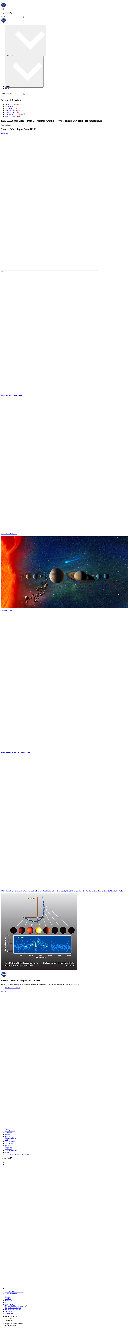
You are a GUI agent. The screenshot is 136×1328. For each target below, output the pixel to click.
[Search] (24, 17)
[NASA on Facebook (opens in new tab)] (5, 1162)
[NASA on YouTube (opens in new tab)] (6, 1288)
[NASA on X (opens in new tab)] (64, 1287)
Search (3, 17)
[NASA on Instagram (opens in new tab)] (6, 1164)
